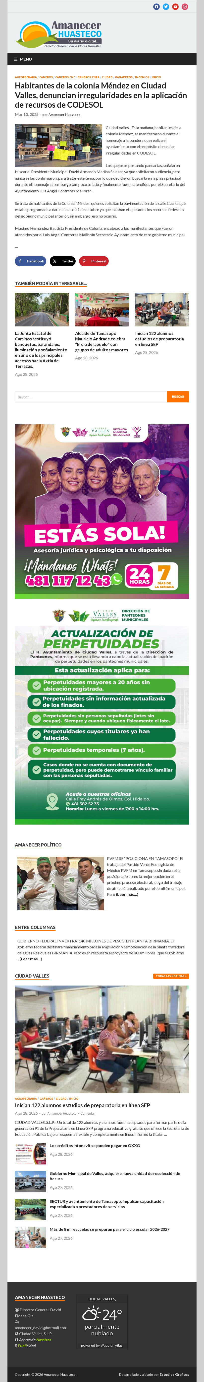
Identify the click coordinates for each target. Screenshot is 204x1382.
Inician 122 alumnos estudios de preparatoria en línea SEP (159, 339)
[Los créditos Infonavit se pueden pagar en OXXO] (30, 1162)
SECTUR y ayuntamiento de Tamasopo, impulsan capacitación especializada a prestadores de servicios (107, 1204)
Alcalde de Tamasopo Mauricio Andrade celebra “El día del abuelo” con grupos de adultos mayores (101, 341)
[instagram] (185, 6)
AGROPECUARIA (26, 77)
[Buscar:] (102, 396)
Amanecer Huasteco (64, 115)
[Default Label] (166, 6)
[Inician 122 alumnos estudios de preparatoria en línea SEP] (162, 327)
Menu (26, 59)
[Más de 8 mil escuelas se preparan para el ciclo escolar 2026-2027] (30, 1246)
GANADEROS (124, 77)
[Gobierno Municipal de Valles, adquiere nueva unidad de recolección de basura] (30, 1190)
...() (29, 958)
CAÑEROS (46, 77)
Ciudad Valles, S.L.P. (35, 1333)
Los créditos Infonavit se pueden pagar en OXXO (95, 1145)
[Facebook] (156, 6)
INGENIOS (142, 77)
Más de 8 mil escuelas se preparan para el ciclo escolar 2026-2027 (109, 1229)
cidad (27, 1345)
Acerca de (35, 1339)
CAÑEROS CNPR (88, 77)
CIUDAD (107, 77)
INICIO (156, 77)
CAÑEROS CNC (65, 77)
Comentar (87, 1113)
